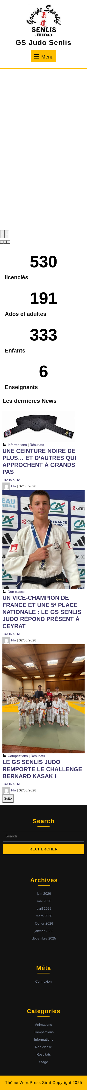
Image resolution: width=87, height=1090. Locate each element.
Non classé (16, 592)
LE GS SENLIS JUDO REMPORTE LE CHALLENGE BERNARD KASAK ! (42, 769)
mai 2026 (44, 901)
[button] (1, 242)
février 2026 (44, 923)
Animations (43, 1024)
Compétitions (18, 756)
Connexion (43, 981)
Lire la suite (11, 480)
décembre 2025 (44, 938)
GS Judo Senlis (43, 42)
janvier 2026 (44, 931)
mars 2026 (44, 916)
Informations (17, 445)
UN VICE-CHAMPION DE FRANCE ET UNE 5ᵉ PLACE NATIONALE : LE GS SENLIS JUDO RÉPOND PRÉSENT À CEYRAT (41, 611)
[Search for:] (43, 837)
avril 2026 (43, 908)
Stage (43, 1062)
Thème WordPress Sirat (28, 1083)
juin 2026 (44, 893)
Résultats (37, 445)
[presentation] (2, 234)
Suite (8, 798)
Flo (13, 486)
